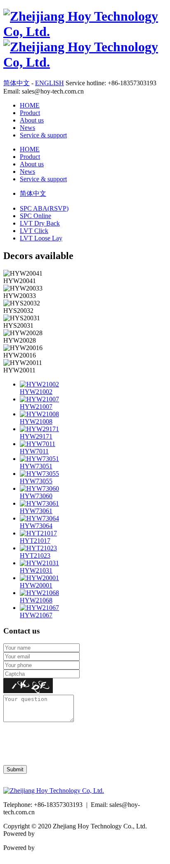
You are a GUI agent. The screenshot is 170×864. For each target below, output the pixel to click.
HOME (30, 105)
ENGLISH (49, 82)
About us (32, 120)
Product (30, 112)
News (27, 127)
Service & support (43, 135)
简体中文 (16, 82)
